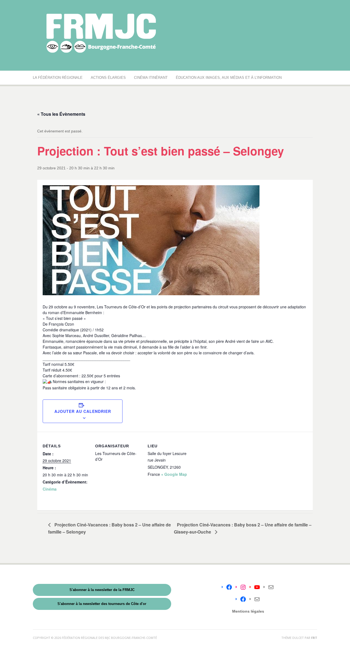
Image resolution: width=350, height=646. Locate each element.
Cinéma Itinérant (151, 78)
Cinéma (50, 489)
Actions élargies (108, 78)
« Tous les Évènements (61, 114)
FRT (314, 638)
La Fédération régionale (58, 78)
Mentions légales (248, 611)
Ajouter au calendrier (82, 411)
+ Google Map (174, 474)
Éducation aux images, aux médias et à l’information (229, 78)
